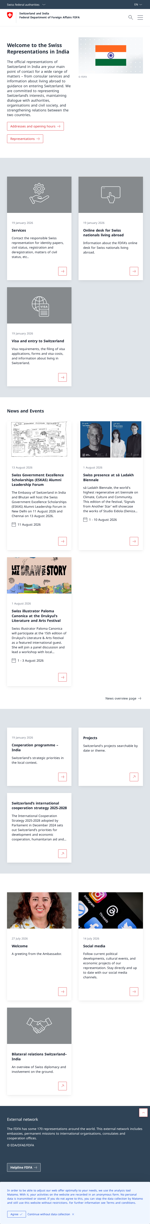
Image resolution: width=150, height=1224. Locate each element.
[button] (143, 1112)
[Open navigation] (140, 17)
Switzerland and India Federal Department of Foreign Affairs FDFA (49, 15)
